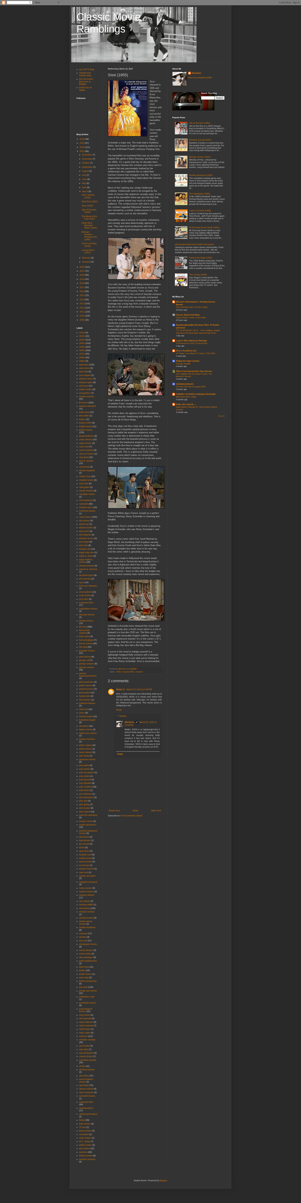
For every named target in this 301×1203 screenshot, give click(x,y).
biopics (82, 419)
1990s (82, 361)
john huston (84, 808)
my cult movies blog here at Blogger (86, 81)
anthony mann (86, 379)
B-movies (83, 402)
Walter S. (121, 689)
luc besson (84, 865)
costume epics (86, 507)
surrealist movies (87, 1096)
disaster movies (86, 538)
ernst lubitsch (85, 592)
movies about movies (85, 922)
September (87, 167)
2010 (82, 316)
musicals (83, 933)
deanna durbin (86, 527)
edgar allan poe (86, 552)
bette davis (84, 412)
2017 (82, 287)
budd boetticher (86, 436)
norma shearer (86, 950)
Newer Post (114, 810)
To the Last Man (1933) (89, 244)
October (86, 163)
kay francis (84, 837)
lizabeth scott (85, 854)
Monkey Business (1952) (201, 175)
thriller (82, 1120)
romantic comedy (87, 1040)
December (87, 155)
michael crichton (87, 912)
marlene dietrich (86, 895)
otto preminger (86, 957)
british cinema (85, 430)
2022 (82, 267)
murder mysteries (87, 927)
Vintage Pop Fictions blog (85, 74)
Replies (123, 716)
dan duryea (84, 520)
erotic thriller (85, 595)
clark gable (84, 487)
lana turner (84, 851)
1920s (82, 336)
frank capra (84, 636)
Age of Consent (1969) (89, 211)
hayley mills (84, 696)
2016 (82, 291)
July (84, 175)
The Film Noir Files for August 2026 (191, 387)
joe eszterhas (85, 794)
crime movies (85, 517)
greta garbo (84, 692)
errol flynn (83, 599)
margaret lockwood (88, 882)
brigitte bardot (85, 426)
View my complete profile (200, 77)
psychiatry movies (87, 1003)
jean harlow (84, 769)
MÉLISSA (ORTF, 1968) (186, 397)
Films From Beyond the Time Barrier (194, 371)
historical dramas (87, 703)
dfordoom (129, 722)
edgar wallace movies (85, 560)
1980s (82, 357)
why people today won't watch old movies (194, 244)
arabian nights (86, 382)
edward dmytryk (86, 566)
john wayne (84, 811)
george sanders (86, 664)
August (85, 171)
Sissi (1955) (87, 206)
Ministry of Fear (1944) (199, 157)
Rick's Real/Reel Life (186, 351)
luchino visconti (86, 869)
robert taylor (84, 1029)
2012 (82, 308)
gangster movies (87, 650)
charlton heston (86, 480)
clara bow (83, 483)
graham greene (86, 689)
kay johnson (85, 840)
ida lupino (83, 726)
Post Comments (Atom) (131, 815)
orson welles (85, 954)
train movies (85, 1124)
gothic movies (85, 685)
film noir (83, 627)
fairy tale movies (86, 614)
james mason (85, 749)
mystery (82, 937)
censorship (84, 467)
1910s (82, 332)
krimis (82, 847)
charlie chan (85, 476)
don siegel (84, 542)
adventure (84, 364)
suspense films (86, 1102)
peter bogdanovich (88, 961)
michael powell (86, 918)
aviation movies (86, 396)
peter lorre (84, 967)
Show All (221, 416)
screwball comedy (87, 1060)
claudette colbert (87, 494)
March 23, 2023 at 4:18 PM (139, 689)
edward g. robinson (88, 569)
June (84, 179)
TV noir (82, 1127)
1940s (82, 343)
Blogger (163, 1180)
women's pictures (87, 1159)
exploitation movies (88, 609)
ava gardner (85, 393)
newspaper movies (88, 944)
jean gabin (84, 765)
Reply (119, 710)
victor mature (85, 1138)
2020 (82, 275)
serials (82, 1066)
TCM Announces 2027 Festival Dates (191, 343)
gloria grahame (86, 682)
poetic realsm (85, 974)
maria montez (85, 888)
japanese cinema (87, 759)
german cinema (86, 667)
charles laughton (87, 470)
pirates (82, 970)
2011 (82, 312)
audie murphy (85, 389)
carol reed (84, 446)
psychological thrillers (85, 1010)
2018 (82, 283)
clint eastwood (86, 500)
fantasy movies (86, 621)
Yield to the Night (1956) (200, 258)
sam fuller (83, 1049)
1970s (82, 354)
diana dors (84, 531)
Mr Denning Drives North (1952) (204, 227)
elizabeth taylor (86, 575)
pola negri (84, 977)
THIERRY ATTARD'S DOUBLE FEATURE (196, 394)
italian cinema (85, 729)
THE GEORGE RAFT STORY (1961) (192, 307)
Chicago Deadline (183, 364)
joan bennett (85, 779)
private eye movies (88, 991)
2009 (82, 320)
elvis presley (85, 579)
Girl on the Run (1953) (199, 123)
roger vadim (84, 1033)
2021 (82, 271)
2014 (82, 299)
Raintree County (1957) (200, 140)
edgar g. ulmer (86, 556)
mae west (83, 872)
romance (139, 672)
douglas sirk (85, 549)
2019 (82, 279)
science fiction (85, 1056)
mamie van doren (87, 876)
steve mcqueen (86, 1092)
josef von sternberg (88, 815)
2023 (82, 151)
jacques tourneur (87, 739)
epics (81, 582)
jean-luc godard (86, 772)
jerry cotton (84, 776)
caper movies (85, 443)
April (84, 187)
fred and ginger (86, 640)
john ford (83, 801)
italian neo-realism (88, 733)
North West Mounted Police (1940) (89, 225)
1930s (82, 340)
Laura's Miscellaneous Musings (191, 340)
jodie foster (84, 790)
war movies (84, 1148)
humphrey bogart (87, 720)
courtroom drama (87, 511)
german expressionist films (88, 674)
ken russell (84, 844)
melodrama (84, 908)
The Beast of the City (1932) (89, 217)
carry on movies (86, 454)
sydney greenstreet (88, 1114)
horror (82, 713)
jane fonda (84, 756)
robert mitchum (86, 1022)
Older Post (156, 810)
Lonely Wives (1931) (88, 251)
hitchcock (83, 709)
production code (86, 997)
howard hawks (86, 716)
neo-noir (83, 940)
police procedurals (88, 981)
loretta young (85, 858)
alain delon (84, 368)
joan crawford (85, 787)
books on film (85, 423)
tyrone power (85, 1131)
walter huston (85, 1145)
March (85, 191)
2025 (82, 143)
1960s (82, 350)
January (86, 262)
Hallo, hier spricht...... (186, 404)
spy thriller (84, 1085)
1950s (118, 672)
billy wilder (84, 415)
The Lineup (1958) (198, 274)
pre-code (83, 987)
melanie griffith (86, 904)
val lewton (84, 1134)
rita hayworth (85, 1018)
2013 (82, 303)
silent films (84, 1076)
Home (135, 810)
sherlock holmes (87, 1069)
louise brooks (85, 861)
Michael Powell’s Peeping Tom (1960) (89, 236)
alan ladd (83, 371)
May (84, 183)
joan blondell (85, 783)
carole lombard (86, 450)
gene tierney (85, 657)
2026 (82, 139)
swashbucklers (86, 1108)
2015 (82, 295)
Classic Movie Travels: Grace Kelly (191, 317)
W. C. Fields (84, 1141)
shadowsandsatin (184, 384)
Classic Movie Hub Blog (187, 315)
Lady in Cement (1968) (200, 210)
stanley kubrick (86, 1089)
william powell (85, 1155)
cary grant (83, 457)
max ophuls (84, 901)
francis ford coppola (84, 631)
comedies (83, 504)
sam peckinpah (86, 1053)
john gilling (84, 804)
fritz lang (83, 647)
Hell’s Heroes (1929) (88, 196)
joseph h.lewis (86, 821)
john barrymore (86, 797)
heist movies (85, 700)
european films (128, 672)
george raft (84, 660)
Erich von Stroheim (88, 586)
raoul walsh (84, 1015)
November (87, 159)
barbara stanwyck (87, 406)
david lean (84, 524)
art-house (83, 386)
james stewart (85, 752)
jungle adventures (87, 825)
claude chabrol (86, 490)
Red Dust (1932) (89, 201)
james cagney (85, 745)
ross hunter (84, 1046)
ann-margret (85, 375)
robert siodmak (86, 1025)
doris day (83, 545)
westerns (83, 1152)
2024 (82, 147)
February (86, 258)
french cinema (85, 643)
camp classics (85, 439)
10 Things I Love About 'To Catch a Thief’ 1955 (195, 353)
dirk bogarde (85, 535)
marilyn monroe (86, 891)
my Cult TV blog (86, 69)
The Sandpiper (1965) (199, 194)
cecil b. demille (86, 461)
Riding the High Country (187, 361)
